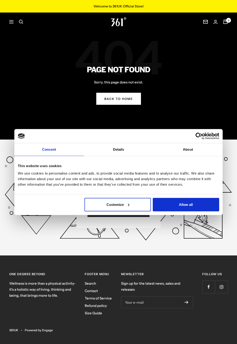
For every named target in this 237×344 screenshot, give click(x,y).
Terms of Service (98, 298)
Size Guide (93, 313)
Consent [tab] (49, 149)
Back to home (118, 99)
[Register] (186, 302)
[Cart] (225, 22)
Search (90, 283)
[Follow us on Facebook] (208, 286)
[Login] (215, 22)
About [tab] (188, 149)
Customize (115, 204)
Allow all (186, 204)
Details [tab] (118, 149)
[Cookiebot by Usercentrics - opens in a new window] (199, 136)
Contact (91, 291)
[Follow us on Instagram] (221, 286)
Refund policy (96, 305)
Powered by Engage (39, 330)
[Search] (21, 22)
